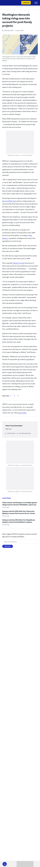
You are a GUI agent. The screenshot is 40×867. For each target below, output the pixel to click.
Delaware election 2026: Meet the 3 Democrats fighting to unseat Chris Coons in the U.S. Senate (18, 512)
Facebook (11, 395)
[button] (5, 864)
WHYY (7, 3)
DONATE (27, 3)
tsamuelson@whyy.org (25, 433)
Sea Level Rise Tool (9, 201)
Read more (8, 429)
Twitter (14, 395)
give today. (23, 413)
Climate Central (19, 263)
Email (18, 395)
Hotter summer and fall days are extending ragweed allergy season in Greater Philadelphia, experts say (19, 503)
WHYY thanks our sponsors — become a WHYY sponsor (20, 155)
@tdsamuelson (11, 433)
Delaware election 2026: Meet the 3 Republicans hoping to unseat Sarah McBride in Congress (18, 521)
